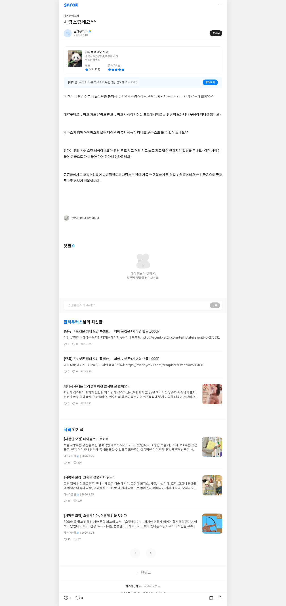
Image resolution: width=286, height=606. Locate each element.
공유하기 (220, 598)
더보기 (220, 5)
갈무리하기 (211, 598)
